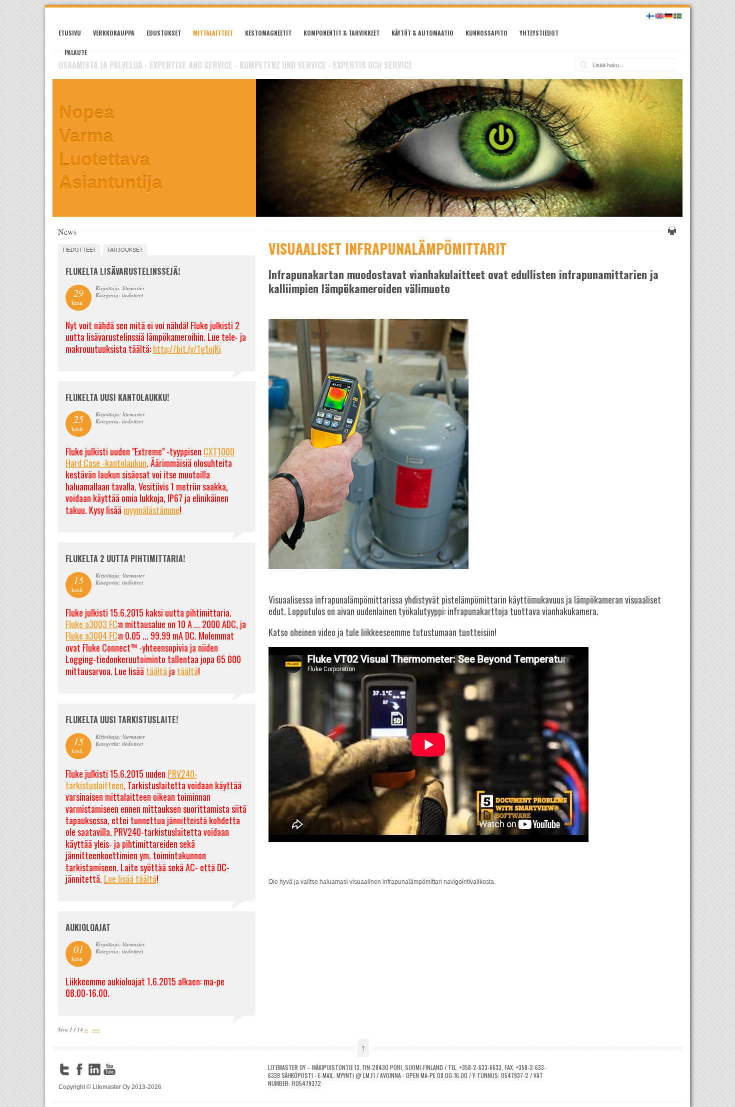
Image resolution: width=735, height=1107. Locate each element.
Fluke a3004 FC (92, 635)
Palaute (75, 52)
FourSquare (124, 1069)
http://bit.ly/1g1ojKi (187, 348)
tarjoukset (125, 250)
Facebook (80, 1069)
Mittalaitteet (213, 33)
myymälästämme (152, 509)
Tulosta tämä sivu (670, 231)
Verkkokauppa (113, 33)
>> (96, 1029)
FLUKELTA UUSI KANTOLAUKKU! (117, 397)
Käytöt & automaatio (423, 33)
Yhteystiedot (539, 33)
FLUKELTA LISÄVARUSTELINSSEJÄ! (123, 271)
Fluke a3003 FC (92, 624)
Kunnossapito (487, 33)
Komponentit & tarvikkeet (342, 33)
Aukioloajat (88, 927)
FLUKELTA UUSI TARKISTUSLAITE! (122, 720)
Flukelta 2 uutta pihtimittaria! (125, 558)
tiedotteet (79, 250)
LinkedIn (94, 1069)
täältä (156, 671)
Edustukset (163, 33)
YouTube (110, 1069)
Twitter (64, 1069)
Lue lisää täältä (130, 878)
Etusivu (69, 33)
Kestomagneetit (268, 33)
